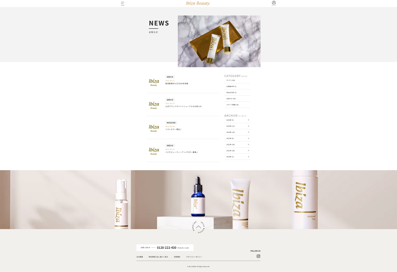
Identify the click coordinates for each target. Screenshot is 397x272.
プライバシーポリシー (194, 257)
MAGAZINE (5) (231, 92)
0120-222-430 (166, 247)
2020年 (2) (230, 157)
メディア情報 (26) (232, 105)
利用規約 (177, 257)
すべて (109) (230, 80)
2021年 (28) (230, 150)
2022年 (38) (230, 144)
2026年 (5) (230, 120)
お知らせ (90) (231, 98)
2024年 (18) (230, 132)
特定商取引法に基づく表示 (158, 257)
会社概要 (139, 257)
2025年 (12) (230, 126)
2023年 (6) (230, 138)
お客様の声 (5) (231, 86)
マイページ (274, 5)
